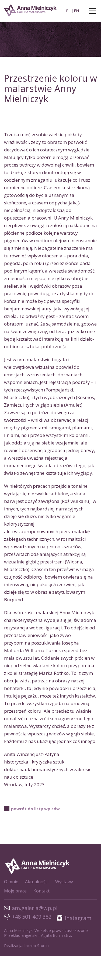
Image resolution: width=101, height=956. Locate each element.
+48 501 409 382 (31, 917)
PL (68, 10)
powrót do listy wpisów (35, 808)
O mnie (11, 882)
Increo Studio (36, 945)
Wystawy (64, 882)
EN (76, 10)
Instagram (78, 918)
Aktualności (36, 882)
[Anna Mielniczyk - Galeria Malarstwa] (31, 11)
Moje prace (15, 891)
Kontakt (41, 891)
